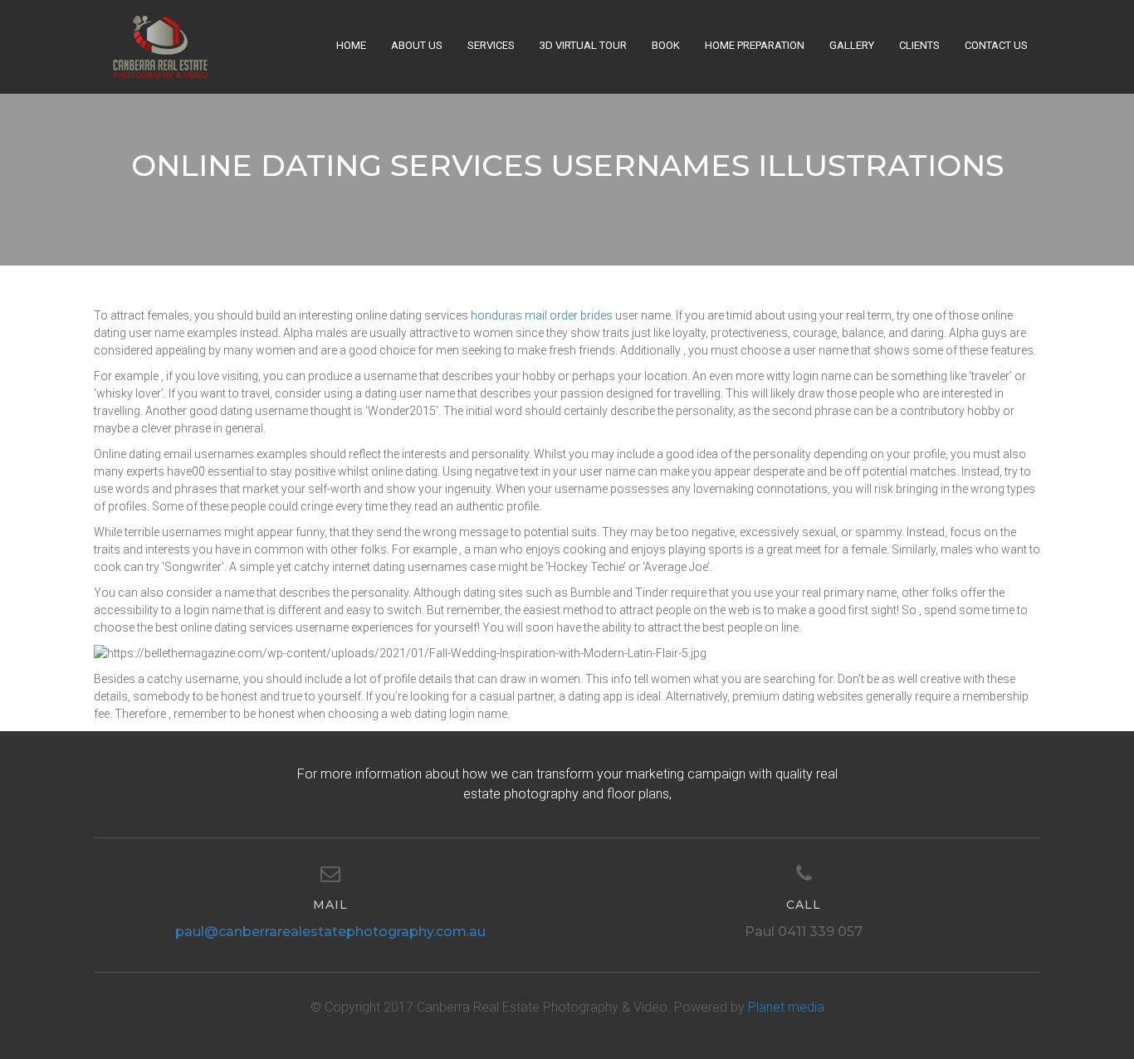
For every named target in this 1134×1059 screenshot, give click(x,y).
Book (666, 45)
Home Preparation (754, 45)
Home (351, 45)
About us (416, 45)
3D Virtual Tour (583, 45)
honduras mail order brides (542, 315)
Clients (919, 45)
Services (491, 45)
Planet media (786, 1007)
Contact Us (996, 45)
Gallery (851, 45)
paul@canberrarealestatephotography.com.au (330, 931)
